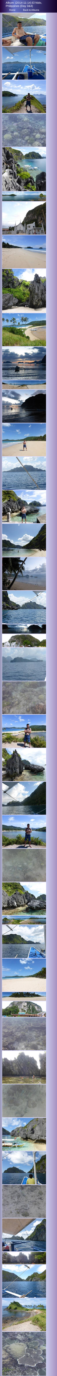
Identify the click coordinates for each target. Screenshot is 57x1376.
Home (12, 10)
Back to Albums (31, 10)
